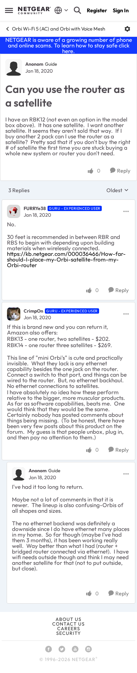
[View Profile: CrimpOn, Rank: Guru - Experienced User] (13, 314)
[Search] (77, 10)
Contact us (68, 624)
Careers (68, 629)
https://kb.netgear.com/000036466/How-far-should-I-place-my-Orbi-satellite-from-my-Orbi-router (66, 259)
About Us (68, 619)
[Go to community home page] (34, 11)
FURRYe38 (35, 208)
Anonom (34, 64)
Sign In (121, 10)
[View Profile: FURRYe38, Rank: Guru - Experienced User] (13, 211)
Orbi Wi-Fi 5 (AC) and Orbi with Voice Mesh (58, 29)
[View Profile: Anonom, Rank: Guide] (13, 67)
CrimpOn (33, 311)
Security (68, 633)
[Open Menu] (127, 29)
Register (97, 10)
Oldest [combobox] (117, 190)
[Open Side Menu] (9, 10)
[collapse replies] (68, 202)
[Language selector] (61, 10)
